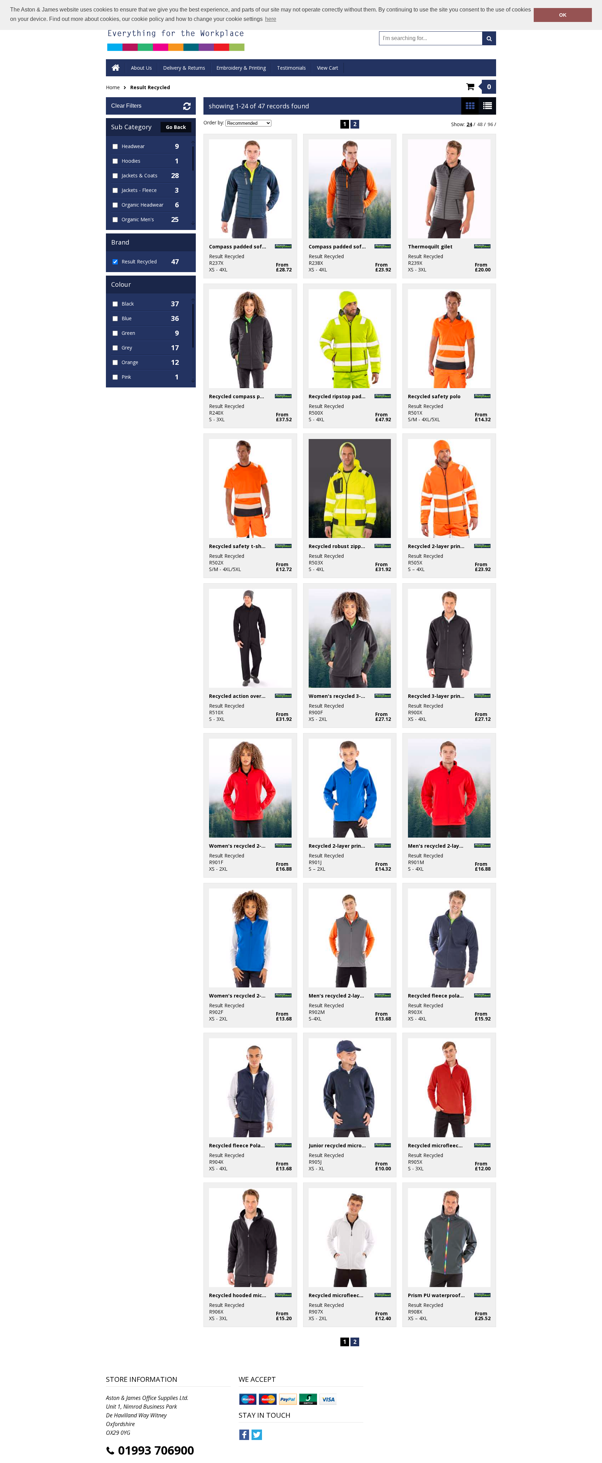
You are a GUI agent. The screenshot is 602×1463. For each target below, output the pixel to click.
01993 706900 (156, 1450)
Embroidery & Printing (241, 67)
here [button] (270, 19)
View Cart (327, 67)
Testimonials (291, 67)
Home (113, 87)
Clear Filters (126, 106)
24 (469, 124)
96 (490, 124)
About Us (141, 67)
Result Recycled (150, 87)
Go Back (176, 127)
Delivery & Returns (184, 67)
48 (480, 124)
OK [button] (562, 15)
